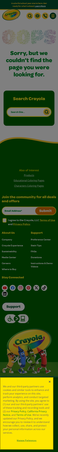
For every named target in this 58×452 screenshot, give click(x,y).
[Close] (49, 381)
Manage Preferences (26, 440)
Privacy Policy (18, 411)
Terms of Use (23, 415)
